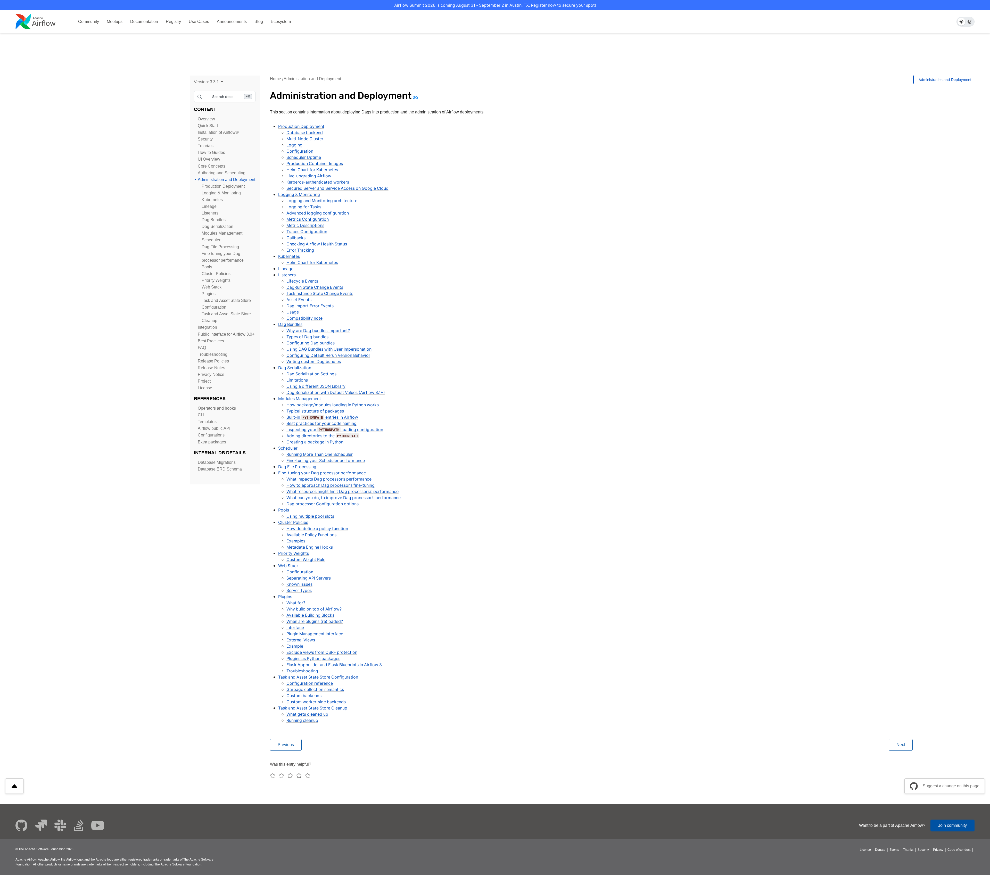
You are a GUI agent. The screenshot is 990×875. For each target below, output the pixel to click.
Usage (292, 312)
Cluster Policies (216, 273)
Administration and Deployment (226, 179)
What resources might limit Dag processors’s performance (342, 491)
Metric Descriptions (305, 225)
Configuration (299, 151)
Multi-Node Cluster (304, 139)
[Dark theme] (970, 22)
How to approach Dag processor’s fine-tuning (330, 485)
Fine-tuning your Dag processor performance (322, 473)
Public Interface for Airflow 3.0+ (226, 334)
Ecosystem (281, 21)
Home (275, 78)
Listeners (210, 213)
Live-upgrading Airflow (308, 176)
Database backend (304, 132)
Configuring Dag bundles (310, 343)
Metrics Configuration (307, 219)
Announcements (232, 21)
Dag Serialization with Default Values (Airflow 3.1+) (335, 392)
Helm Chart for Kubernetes (312, 169)
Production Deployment (223, 186)
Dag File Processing (220, 246)
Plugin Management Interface (314, 634)
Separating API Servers (308, 578)
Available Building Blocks (310, 615)
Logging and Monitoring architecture (321, 200)
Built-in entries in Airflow (322, 417)
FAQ (202, 347)
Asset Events (298, 299)
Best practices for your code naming (321, 423)
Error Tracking (300, 250)
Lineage (209, 206)
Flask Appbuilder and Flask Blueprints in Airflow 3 (334, 664)
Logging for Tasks (303, 207)
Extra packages (212, 442)
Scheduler (211, 239)
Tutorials (205, 145)
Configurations (211, 435)
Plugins (209, 293)
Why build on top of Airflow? (314, 609)
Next (900, 744)
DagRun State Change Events (314, 287)
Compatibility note (304, 318)
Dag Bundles (214, 219)
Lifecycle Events (302, 281)
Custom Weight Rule (305, 559)
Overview (206, 119)
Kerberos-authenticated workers (317, 182)
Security (205, 139)
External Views (300, 640)
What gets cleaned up (307, 714)
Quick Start (208, 125)
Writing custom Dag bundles (313, 361)
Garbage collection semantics (315, 689)
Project (204, 381)
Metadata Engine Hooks (309, 547)
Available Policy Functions (311, 535)
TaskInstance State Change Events (319, 293)
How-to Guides (211, 152)
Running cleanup (302, 720)
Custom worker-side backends (316, 702)
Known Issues (299, 584)
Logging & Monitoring (221, 193)
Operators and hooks (217, 408)
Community (88, 21)
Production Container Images (314, 163)
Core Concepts (211, 166)
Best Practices (211, 341)
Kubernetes (212, 199)
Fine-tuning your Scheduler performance (325, 460)
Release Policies (213, 361)
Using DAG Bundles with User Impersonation (329, 349)
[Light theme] (961, 22)
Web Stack (211, 287)
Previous (286, 744)
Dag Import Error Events (310, 306)
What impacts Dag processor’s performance (329, 479)
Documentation (144, 21)
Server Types (299, 590)
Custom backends (303, 695)
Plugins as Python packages (313, 658)
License (205, 387)
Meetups (114, 21)
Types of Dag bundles (307, 337)
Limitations (297, 380)
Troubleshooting (212, 354)
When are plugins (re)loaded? (314, 621)
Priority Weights (216, 280)
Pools (207, 267)
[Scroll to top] (14, 786)
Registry (173, 21)
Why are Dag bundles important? (318, 330)
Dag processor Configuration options (322, 504)
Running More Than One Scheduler (319, 454)
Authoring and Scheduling (221, 172)
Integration (207, 327)
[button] (208, 81)
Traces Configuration (306, 231)
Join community (952, 825)
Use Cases (199, 21)
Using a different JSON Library (315, 386)
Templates (207, 421)
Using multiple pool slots (310, 516)
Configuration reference (309, 683)
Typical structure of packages (315, 411)
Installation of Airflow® (218, 132)
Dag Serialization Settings (311, 374)
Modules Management (222, 233)
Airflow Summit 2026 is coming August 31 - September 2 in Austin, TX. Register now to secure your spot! (495, 5)
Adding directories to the (322, 436)
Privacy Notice (211, 374)
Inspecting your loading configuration (334, 429)
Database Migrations (217, 462)
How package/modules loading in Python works (332, 405)
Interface (295, 627)
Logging (294, 145)
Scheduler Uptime (303, 157)
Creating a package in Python (314, 442)
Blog (258, 21)
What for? (295, 603)
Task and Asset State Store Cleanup (312, 708)
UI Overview (209, 159)
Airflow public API (214, 428)
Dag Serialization (217, 226)
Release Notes (211, 367)
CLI (201, 414)
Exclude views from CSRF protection (321, 652)
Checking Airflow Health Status (316, 244)
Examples (295, 541)
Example (294, 646)
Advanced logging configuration (317, 213)
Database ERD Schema (220, 469)
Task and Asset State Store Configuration (318, 677)
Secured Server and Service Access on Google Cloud (337, 188)
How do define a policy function (317, 528)
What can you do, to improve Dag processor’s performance (343, 497)
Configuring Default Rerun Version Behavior (328, 355)
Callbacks (296, 238)
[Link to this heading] (414, 97)
